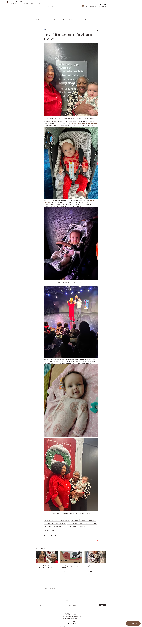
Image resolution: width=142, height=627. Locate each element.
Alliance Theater (73, 526)
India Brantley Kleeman (90, 523)
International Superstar (60, 526)
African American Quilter (51, 520)
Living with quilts (60, 523)
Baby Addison (47, 19)
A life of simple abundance (88, 520)
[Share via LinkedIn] (51, 535)
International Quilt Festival (75, 523)
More (86, 19)
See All (104, 548)
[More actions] (97, 30)
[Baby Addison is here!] (95, 557)
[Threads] (105, 4)
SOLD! (70, 19)
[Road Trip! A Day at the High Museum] (71, 557)
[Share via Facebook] (44, 535)
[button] (111, 7)
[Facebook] (103, 4)
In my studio (78, 19)
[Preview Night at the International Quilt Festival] (47, 557)
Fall (53, 530)
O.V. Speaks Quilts (16, 1)
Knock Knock (83, 526)
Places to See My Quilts (60, 19)
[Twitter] (100, 4)
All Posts (38, 19)
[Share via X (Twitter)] (48, 535)
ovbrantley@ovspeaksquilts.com (98, 6)
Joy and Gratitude (49, 523)
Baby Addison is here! (92, 566)
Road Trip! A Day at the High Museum (70, 566)
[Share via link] (55, 535)
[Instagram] (98, 4)
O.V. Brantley (75, 520)
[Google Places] (96, 4)
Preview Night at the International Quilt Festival (46, 566)
